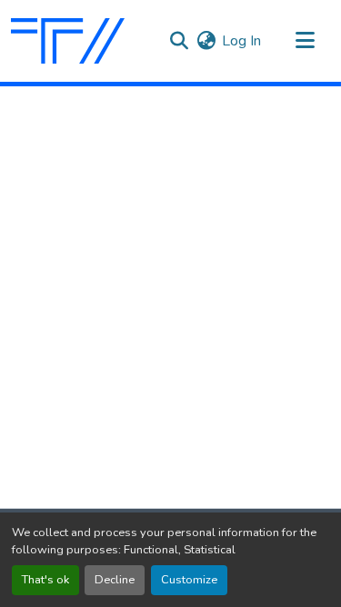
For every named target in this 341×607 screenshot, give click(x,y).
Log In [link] (241, 41)
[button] (68, 41)
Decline (115, 580)
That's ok (45, 580)
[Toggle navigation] (304, 41)
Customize (189, 580)
